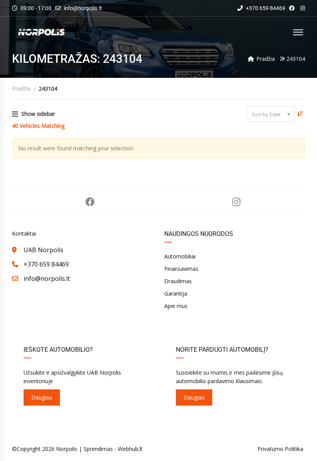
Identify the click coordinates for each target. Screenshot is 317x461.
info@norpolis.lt (83, 8)
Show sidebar (38, 113)
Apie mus (175, 306)
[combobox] (271, 114)
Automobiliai (180, 256)
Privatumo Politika (280, 448)
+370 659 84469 (265, 8)
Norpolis (66, 448)
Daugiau (41, 397)
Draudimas (178, 281)
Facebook (90, 201)
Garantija (175, 293)
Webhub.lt (130, 448)
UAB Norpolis (43, 250)
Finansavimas (181, 268)
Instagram (236, 201)
